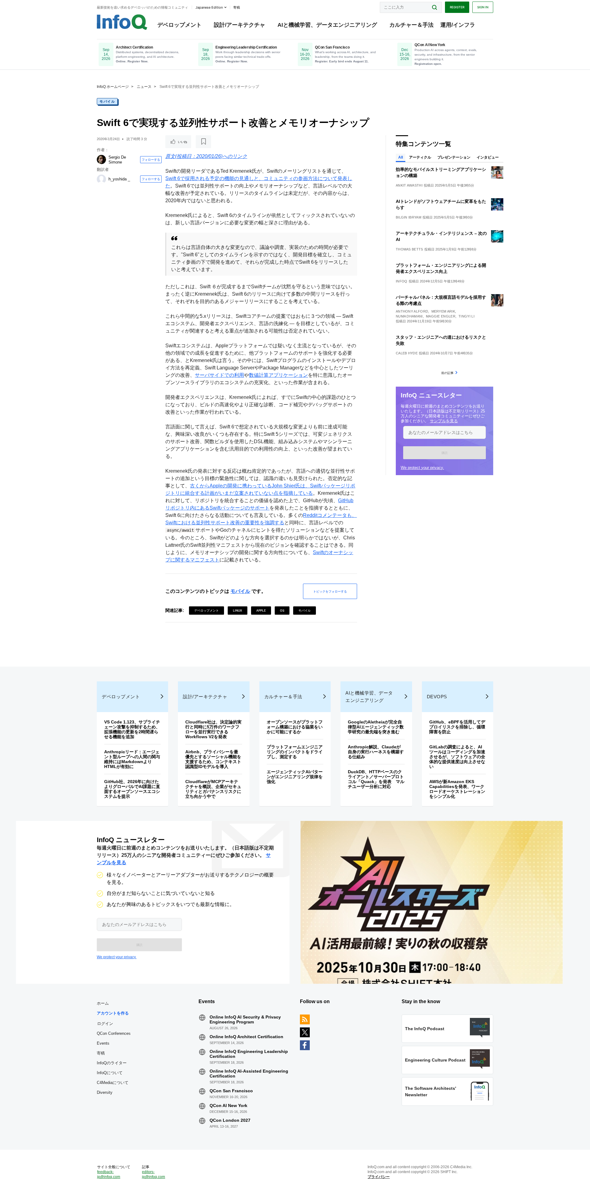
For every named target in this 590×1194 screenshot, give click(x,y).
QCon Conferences (114, 1033)
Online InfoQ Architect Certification (246, 1036)
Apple (261, 610)
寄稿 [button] (236, 7)
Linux (237, 610)
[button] (444, 452)
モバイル (107, 101)
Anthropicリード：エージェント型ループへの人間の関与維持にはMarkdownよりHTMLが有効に (132, 759)
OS (282, 610)
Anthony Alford (412, 311)
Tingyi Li (466, 316)
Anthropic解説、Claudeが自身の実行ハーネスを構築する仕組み (376, 751)
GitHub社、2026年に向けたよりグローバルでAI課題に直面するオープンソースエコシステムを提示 (132, 789)
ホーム (103, 1003)
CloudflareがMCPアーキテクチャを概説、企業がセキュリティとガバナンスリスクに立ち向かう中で (213, 789)
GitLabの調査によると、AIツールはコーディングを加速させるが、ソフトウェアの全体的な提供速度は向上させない (457, 756)
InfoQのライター (112, 1063)
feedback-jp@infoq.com (108, 1174)
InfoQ (401, 281)
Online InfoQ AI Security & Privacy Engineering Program (245, 1019)
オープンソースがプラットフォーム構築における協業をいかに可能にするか (295, 726)
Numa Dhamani (409, 316)
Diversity (104, 1092)
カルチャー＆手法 (411, 25)
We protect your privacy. (422, 467)
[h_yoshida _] (101, 179)
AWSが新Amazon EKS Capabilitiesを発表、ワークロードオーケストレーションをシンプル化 (457, 789)
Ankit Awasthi (409, 185)
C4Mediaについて (112, 1082)
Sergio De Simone (117, 159)
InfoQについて (110, 1072)
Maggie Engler (440, 316)
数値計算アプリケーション (278, 375)
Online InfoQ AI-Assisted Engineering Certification (249, 1073)
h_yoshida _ (119, 179)
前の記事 (447, 373)
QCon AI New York (228, 1105)
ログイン (105, 1023)
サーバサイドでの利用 (219, 375)
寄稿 (101, 1053)
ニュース (144, 87)
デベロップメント (179, 25)
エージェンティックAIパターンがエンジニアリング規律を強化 (295, 776)
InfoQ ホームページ (113, 87)
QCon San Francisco (231, 1090)
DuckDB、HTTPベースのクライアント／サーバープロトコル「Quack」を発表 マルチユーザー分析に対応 (376, 779)
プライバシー (379, 1177)
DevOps (437, 696)
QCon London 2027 (230, 1120)
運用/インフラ (457, 25)
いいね (182, 142)
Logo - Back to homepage (122, 22)
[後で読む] (203, 141)
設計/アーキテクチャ (239, 25)
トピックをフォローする (330, 591)
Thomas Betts (409, 249)
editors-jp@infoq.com (153, 1174)
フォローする (151, 159)
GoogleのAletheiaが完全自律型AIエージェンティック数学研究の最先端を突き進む (376, 726)
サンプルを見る (444, 421)
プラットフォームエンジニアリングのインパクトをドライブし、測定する (295, 751)
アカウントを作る (113, 1013)
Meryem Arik (443, 311)
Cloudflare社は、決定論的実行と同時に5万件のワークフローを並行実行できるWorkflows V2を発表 (213, 729)
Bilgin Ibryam (408, 217)
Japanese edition (209, 7)
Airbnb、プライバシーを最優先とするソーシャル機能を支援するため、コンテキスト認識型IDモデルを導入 (213, 759)
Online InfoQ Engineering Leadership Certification (249, 1054)
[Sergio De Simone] (101, 159)
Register (457, 7)
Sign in (482, 7)
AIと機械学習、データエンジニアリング (327, 25)
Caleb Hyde (407, 353)
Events (103, 1043)
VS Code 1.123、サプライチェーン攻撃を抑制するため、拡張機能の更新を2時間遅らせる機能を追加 (132, 729)
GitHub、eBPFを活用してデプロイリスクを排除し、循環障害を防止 (457, 726)
